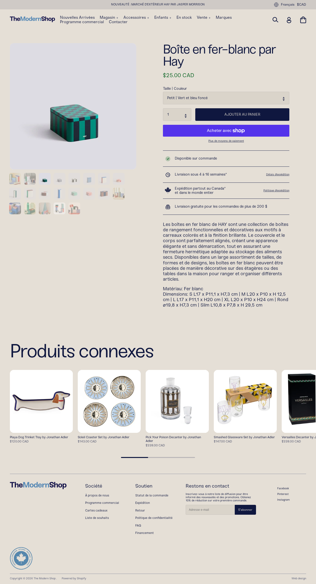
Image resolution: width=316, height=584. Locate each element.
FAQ (138, 525)
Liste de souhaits (97, 518)
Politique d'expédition (276, 190)
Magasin (108, 17)
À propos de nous (97, 495)
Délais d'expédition (277, 174)
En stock (184, 17)
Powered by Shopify (74, 578)
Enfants (161, 17)
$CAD (301, 4)
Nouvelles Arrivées (77, 17)
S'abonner (245, 509)
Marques (224, 17)
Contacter (118, 22)
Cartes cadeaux (96, 510)
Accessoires (135, 17)
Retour (140, 510)
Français (288, 4)
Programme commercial (82, 22)
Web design (299, 578)
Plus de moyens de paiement (226, 141)
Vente (202, 17)
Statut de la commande (151, 495)
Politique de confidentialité (154, 518)
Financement (144, 533)
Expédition (142, 503)
